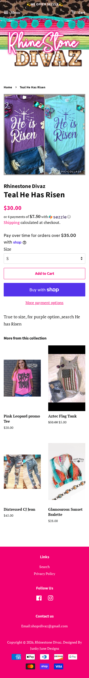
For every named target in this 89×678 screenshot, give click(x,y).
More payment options (44, 302)
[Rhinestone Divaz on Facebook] (39, 599)
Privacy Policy (44, 573)
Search (44, 566)
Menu (15, 12)
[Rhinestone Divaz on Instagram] (50, 599)
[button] (44, 216)
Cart (81, 12)
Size (7, 249)
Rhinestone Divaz (48, 642)
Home (8, 87)
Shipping (12, 222)
